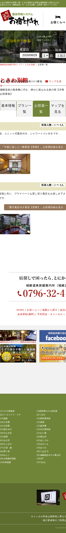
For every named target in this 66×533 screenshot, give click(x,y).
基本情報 (8, 105)
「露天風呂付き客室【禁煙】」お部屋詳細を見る (35, 207)
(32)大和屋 (5, 426)
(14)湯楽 (4, 418)
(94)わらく (5, 455)
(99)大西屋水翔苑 (8, 458)
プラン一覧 (25, 109)
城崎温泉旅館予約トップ (11, 65)
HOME (20, 310)
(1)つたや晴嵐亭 (7, 411)
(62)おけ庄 (5, 440)
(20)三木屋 (5, 422)
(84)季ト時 (5, 451)
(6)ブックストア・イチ (10, 415)
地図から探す (50, 310)
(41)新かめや (6, 429)
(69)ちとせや (6, 444)
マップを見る (58, 109)
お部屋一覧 (41, 109)
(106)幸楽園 (5, 462)
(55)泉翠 (4, 437)
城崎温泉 (44, 2)
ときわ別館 (30, 65)
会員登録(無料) (26, 314)
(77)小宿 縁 (6, 448)
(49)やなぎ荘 (6, 433)
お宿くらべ (33, 310)
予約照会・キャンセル (50, 314)
